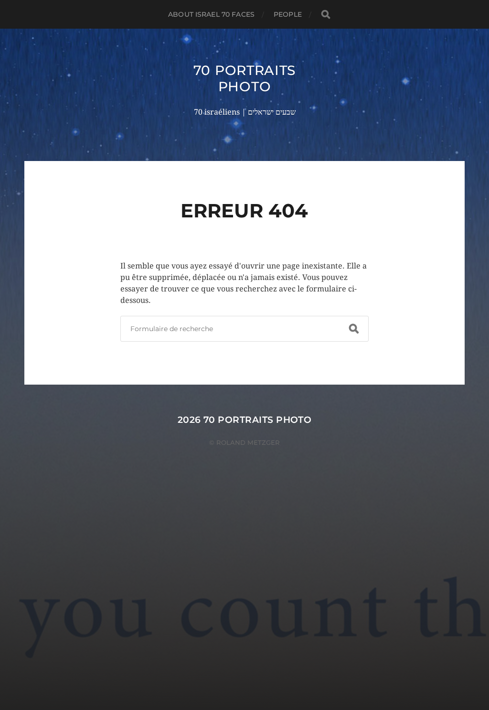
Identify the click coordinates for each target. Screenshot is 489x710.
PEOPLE (288, 14)
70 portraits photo (244, 78)
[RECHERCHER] (325, 14)
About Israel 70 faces (211, 14)
